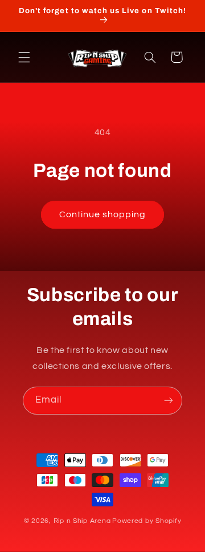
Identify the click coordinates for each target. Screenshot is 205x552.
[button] (24, 57)
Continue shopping (102, 214)
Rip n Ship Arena (82, 521)
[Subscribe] (168, 401)
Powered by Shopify (146, 521)
